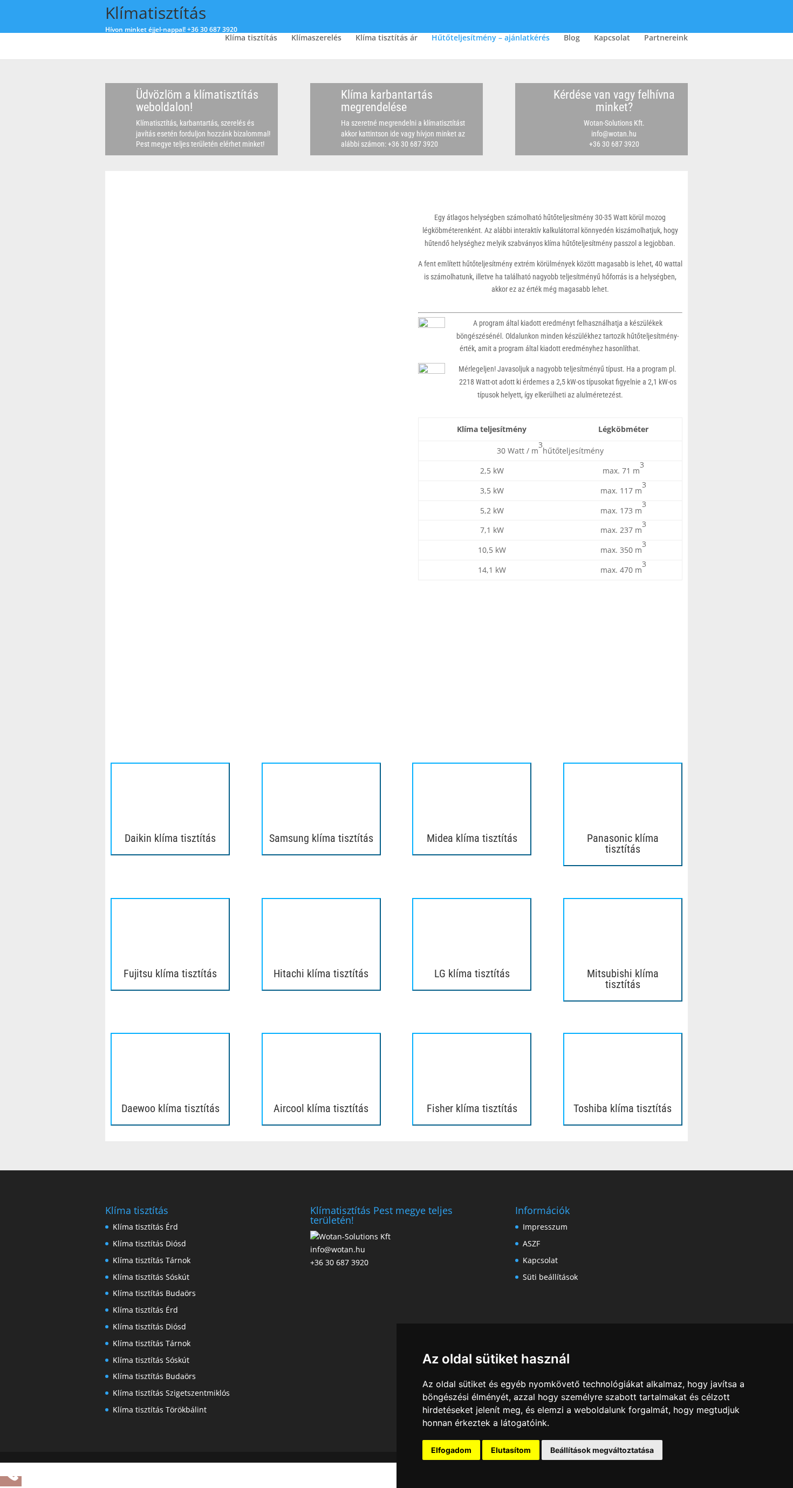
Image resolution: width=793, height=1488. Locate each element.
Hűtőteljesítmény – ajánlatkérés (491, 38)
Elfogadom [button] (451, 1450)
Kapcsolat (612, 38)
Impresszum (545, 1227)
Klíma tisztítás (251, 38)
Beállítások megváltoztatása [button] (602, 1450)
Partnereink (666, 38)
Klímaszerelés (316, 38)
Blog (572, 38)
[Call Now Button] (11, 1481)
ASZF (531, 1243)
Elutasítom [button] (511, 1450)
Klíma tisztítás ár (387, 38)
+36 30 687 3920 (212, 29)
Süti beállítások (550, 1277)
